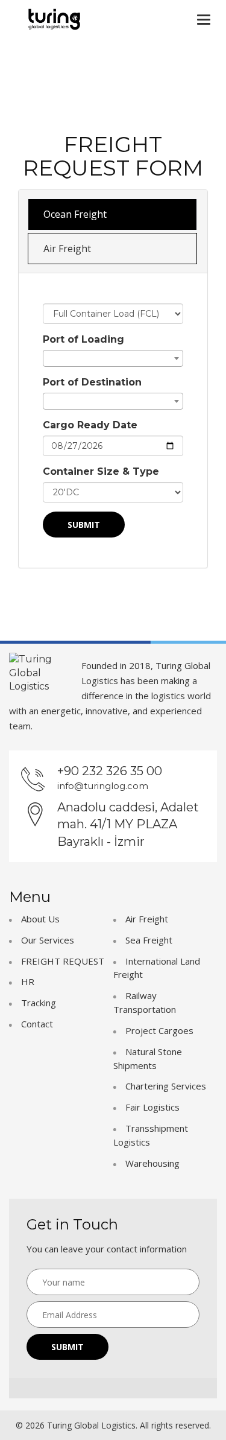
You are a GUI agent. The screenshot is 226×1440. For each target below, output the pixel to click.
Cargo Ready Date (90, 425)
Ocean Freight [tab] (75, 214)
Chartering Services (165, 1086)
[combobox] (113, 358)
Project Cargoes (159, 1030)
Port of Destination (92, 382)
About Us (40, 919)
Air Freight (146, 919)
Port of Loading (83, 339)
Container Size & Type (101, 471)
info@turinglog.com (102, 785)
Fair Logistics (152, 1107)
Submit (83, 524)
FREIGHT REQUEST (62, 961)
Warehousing (152, 1163)
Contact (37, 1024)
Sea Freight (148, 940)
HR (27, 981)
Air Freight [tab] (67, 248)
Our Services (47, 940)
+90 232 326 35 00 (109, 771)
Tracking (38, 1003)
